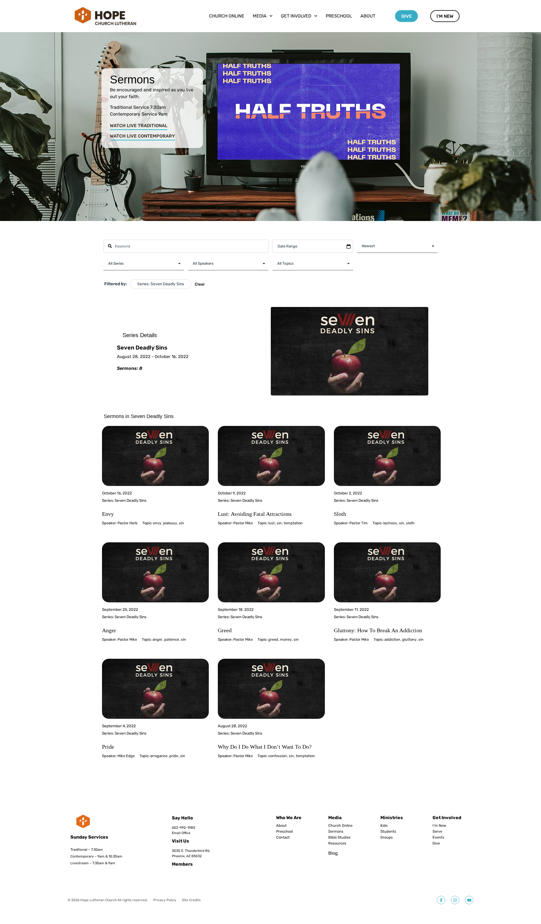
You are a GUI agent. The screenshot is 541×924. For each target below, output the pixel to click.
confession (277, 756)
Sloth (340, 514)
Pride (108, 747)
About (367, 15)
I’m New (439, 826)
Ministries (391, 817)
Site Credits (191, 900)
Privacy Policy (164, 900)
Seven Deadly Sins (131, 500)
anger (157, 639)
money (286, 639)
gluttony (409, 639)
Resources (337, 843)
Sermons (335, 832)
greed (273, 639)
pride (173, 756)
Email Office (181, 833)
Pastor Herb (127, 523)
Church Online (226, 15)
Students (388, 832)
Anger (109, 630)
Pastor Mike (243, 523)
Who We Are (288, 817)
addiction (392, 639)
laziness (390, 523)
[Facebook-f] (441, 900)
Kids (384, 826)
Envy (108, 514)
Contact (283, 837)
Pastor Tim (358, 523)
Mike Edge (126, 756)
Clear (200, 284)
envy (157, 523)
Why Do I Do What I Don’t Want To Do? (265, 747)
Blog (333, 853)
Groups (386, 837)
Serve (437, 832)
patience (171, 639)
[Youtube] (469, 900)
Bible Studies (339, 837)
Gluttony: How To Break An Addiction (378, 630)
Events (438, 837)
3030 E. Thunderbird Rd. (191, 851)
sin (181, 523)
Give (436, 843)
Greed (225, 630)
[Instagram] (455, 900)
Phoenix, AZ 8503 (186, 856)
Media (335, 817)
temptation (293, 523)
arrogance (158, 756)
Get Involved (447, 817)
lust (271, 523)
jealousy (170, 523)
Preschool (339, 15)
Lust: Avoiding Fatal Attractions (255, 514)
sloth (410, 523)
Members (182, 864)
